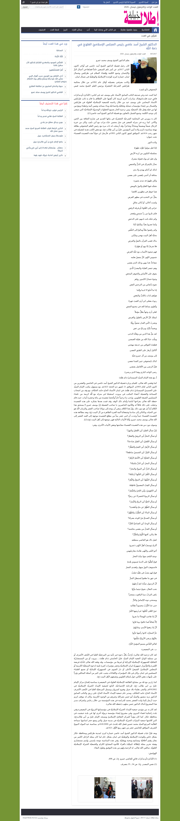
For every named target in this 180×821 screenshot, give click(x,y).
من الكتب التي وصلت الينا (105, 30)
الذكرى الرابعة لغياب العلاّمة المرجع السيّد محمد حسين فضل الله (44, 130)
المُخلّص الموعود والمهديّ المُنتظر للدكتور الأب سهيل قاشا (44, 64)
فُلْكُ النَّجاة (59, 56)
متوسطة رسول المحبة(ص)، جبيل (50, 135)
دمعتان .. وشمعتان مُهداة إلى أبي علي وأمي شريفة (44, 149)
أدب (88, 30)
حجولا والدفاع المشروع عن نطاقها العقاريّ (46, 86)
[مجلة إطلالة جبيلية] (141, 26)
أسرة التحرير (143, 2)
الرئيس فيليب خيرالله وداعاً (52, 110)
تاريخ (65, 30)
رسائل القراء (77, 30)
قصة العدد (54, 30)
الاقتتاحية (145, 30)
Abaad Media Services (30, 818)
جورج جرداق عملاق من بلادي (51, 122)
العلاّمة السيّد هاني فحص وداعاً (50, 116)
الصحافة (59, 50)
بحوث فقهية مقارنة (129, 30)
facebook (78, 7)
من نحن (154, 2)
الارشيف (42, 30)
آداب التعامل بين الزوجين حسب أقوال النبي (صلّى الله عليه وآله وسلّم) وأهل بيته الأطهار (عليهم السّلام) (47, 78)
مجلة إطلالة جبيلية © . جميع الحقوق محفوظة (141, 818)
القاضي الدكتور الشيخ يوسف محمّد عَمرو (47, 92)
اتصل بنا (107, 2)
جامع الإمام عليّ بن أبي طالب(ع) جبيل (48, 141)
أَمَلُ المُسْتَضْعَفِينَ (56, 70)
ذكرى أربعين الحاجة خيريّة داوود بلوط (48, 155)
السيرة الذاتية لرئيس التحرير (124, 2)
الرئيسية (155, 30)
